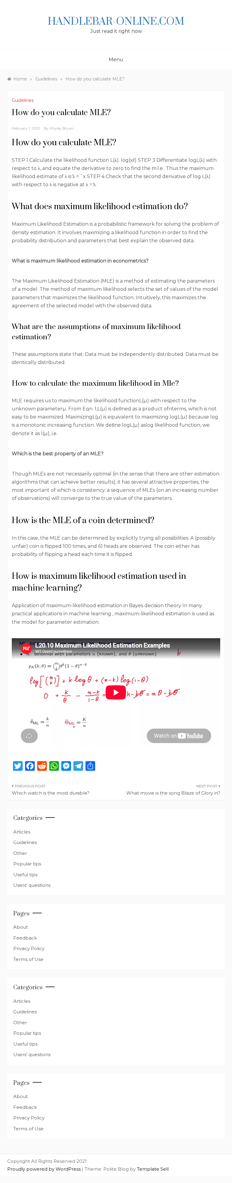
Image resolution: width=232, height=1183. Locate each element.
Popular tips (27, 864)
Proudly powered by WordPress (44, 1169)
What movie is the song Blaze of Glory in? (173, 793)
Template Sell (153, 1169)
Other (20, 853)
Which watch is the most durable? (50, 793)
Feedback (25, 938)
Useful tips (25, 874)
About (20, 927)
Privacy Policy (28, 948)
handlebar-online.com (116, 21)
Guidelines (23, 100)
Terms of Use (28, 959)
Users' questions (31, 885)
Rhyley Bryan (61, 128)
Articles (21, 832)
